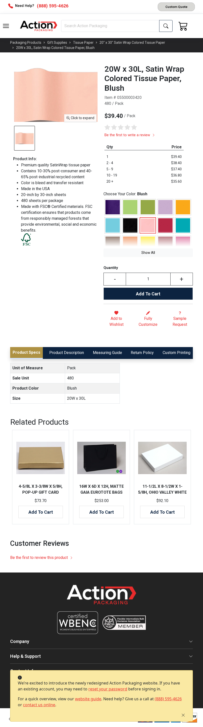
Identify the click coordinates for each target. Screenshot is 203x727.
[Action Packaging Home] (101, 598)
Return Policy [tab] (142, 352)
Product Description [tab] (66, 352)
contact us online (39, 704)
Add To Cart (148, 293)
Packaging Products (25, 42)
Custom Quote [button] (176, 7)
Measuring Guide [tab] (107, 352)
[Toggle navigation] (6, 26)
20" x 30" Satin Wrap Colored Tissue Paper (132, 42)
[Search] (166, 26)
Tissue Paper (83, 42)
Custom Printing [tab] (176, 352)
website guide (88, 699)
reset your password (107, 689)
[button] (6, 26)
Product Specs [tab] (26, 352)
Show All (148, 253)
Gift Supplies (57, 42)
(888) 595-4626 (168, 699)
